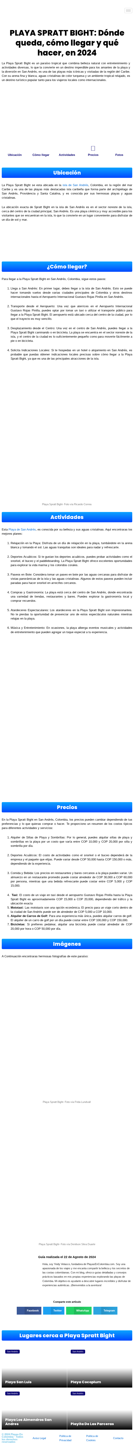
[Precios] (93, 148)
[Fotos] (119, 148)
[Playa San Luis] (34, 1367)
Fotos (119, 155)
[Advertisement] (67, 115)
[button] (29, 1311)
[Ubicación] (15, 148)
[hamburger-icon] (128, 10)
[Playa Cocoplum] (99, 1367)
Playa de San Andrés (22, 529)
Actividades (67, 155)
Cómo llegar (40, 155)
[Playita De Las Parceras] (99, 1409)
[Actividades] (67, 148)
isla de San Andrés (74, 185)
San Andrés (12, 1351)
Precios (93, 155)
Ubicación (15, 155)
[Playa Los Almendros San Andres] (34, 1409)
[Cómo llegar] (41, 148)
